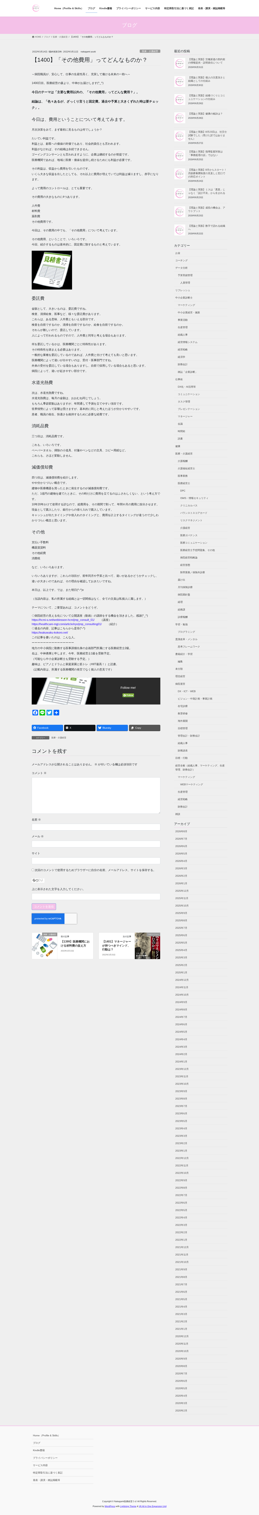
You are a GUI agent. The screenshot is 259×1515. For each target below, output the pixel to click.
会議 (180, 423)
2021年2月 (181, 1321)
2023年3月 (181, 1135)
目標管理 (183, 728)
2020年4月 (181, 1395)
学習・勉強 (181, 624)
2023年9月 (181, 1091)
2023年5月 (181, 1121)
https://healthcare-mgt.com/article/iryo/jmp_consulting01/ (67, 624)
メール (38, 836)
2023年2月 (181, 1143)
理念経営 (180, 676)
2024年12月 (182, 979)
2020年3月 (181, 1403)
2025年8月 (181, 920)
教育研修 (183, 713)
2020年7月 (181, 1373)
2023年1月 (181, 1150)
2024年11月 (181, 987)
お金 (177, 253)
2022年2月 (181, 1232)
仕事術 (179, 379)
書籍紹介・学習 (184, 654)
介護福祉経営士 (186, 468)
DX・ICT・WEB (187, 691)
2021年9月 (181, 1269)
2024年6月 (181, 1024)
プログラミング (186, 631)
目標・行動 (181, 758)
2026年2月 (181, 875)
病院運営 (180, 683)
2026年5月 (181, 853)
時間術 (181, 431)
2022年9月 (181, 1180)
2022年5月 (181, 1210)
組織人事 (183, 334)
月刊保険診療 (185, 587)
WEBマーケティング (191, 784)
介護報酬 (183, 461)
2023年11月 (181, 1076)
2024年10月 (182, 994)
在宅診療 (183, 706)
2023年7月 (181, 1106)
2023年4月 (181, 1128)
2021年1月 (181, 1328)
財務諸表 (183, 750)
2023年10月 (182, 1083)
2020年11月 (181, 1343)
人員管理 (185, 282)
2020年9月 (181, 1358)
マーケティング (186, 305)
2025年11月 (181, 898)
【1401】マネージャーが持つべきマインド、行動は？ (116, 945)
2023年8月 (181, 1098)
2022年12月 (182, 1158)
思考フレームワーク (189, 646)
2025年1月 (181, 972)
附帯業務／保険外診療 (192, 572)
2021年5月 (181, 1299)
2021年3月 (181, 1314)
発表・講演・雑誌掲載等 (46, 1480)
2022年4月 (181, 1217)
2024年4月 (181, 1039)
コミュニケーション (189, 394)
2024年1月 (181, 1061)
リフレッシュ (182, 290)
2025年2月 (181, 965)
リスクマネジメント (191, 520)
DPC (182, 490)
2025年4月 (181, 950)
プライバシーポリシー (45, 1457)
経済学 (181, 357)
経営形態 (185, 565)
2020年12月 (182, 1336)
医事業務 (183, 475)
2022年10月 (182, 1172)
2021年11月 (181, 1254)
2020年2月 (181, 1410)
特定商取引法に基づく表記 (48, 1472)
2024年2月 (181, 1054)
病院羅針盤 (184, 594)
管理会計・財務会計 (189, 735)
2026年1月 (181, 883)
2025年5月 (181, 942)
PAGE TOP (250, 1466)
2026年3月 (181, 868)
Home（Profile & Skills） (46, 1435)
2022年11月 (181, 1165)
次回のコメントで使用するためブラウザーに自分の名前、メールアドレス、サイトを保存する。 (95, 870)
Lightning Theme (128, 1506)
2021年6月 (181, 1291)
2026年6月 (181, 846)
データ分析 (181, 267)
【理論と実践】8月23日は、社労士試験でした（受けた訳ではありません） (207, 135)
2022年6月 (181, 1202)
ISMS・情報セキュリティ (194, 498)
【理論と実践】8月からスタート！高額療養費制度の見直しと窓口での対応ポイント (207, 173)
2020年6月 (181, 1381)
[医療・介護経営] (44, 944)
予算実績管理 (185, 275)
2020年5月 (181, 1388)
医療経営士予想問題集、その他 (197, 550)
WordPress (110, 1506)
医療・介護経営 (150, 51)
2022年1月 (181, 1239)
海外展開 (183, 720)
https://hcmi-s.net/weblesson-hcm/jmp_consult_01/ (63, 619)
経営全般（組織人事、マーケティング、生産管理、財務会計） (200, 767)
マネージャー (185, 416)
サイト (36, 853)
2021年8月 (181, 1277)
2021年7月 (181, 1284)
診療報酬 (183, 617)
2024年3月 (181, 1046)
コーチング (181, 260)
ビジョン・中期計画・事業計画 (195, 698)
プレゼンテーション (189, 409)
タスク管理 (184, 401)
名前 (36, 819)
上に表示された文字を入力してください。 (58, 889)
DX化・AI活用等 (187, 386)
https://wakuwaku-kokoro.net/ (50, 632)
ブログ (36, 1442)
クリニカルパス (189, 505)
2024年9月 (181, 1002)
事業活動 (183, 319)
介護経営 (185, 527)
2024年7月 (181, 1017)
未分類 (179, 668)
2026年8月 (181, 831)
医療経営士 (184, 483)
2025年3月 (181, 957)
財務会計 (183, 364)
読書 (180, 438)
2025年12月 (182, 890)
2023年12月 (182, 1069)
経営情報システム (188, 342)
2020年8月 (181, 1366)
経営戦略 (183, 349)
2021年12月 (182, 1247)
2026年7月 (181, 838)
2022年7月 (181, 1195)
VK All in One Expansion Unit (152, 1506)
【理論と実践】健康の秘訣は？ (205, 113)
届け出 (181, 579)
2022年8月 (181, 1187)
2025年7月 (181, 927)
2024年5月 (181, 1031)
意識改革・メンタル (186, 639)
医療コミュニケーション (193, 542)
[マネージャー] (147, 945)
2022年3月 (181, 1225)
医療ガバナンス (189, 535)
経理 (180, 602)
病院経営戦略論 (189, 557)
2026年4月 (181, 861)
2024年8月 (181, 1009)
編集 (180, 661)
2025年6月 (181, 935)
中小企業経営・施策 (189, 312)
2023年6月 (181, 1113)
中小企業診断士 (184, 297)
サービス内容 (40, 1465)
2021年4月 (181, 1306)
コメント (39, 773)
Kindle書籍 (39, 1450)
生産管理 (183, 327)
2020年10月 (182, 1351)
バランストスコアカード (193, 512)
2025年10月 (182, 905)
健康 (177, 446)
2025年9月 (181, 913)
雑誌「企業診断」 (188, 372)
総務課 (181, 609)
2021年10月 (182, 1262)
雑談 (177, 814)
